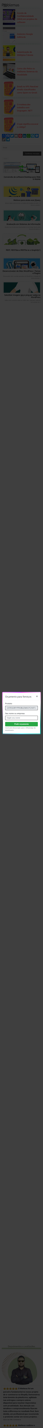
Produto (8, 703)
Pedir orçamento (21, 724)
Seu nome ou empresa (15, 713)
